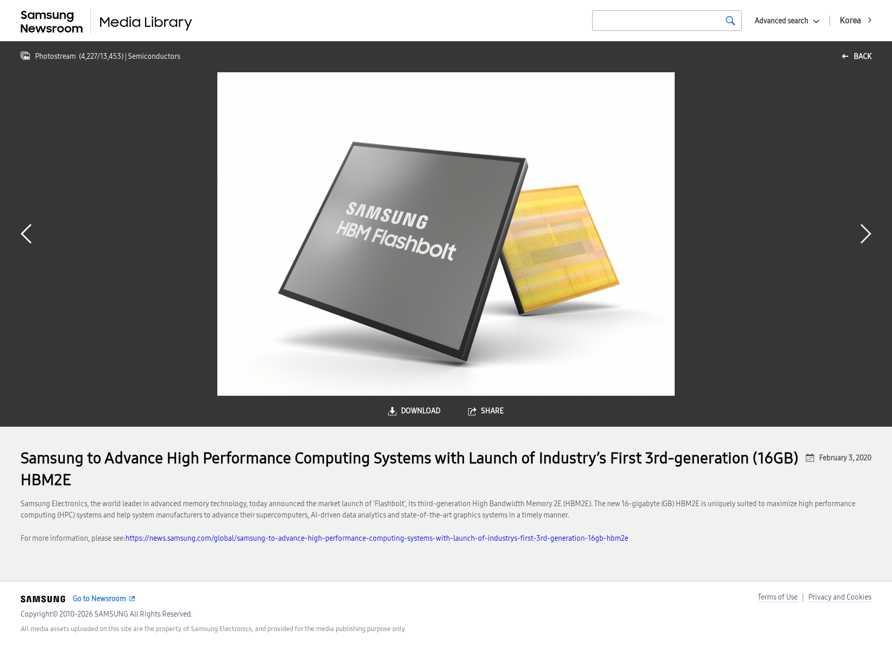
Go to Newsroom (99, 598)
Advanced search (781, 21)
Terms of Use (778, 597)
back (862, 56)
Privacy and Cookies (839, 597)
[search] (730, 20)
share (492, 411)
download (420, 411)
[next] (866, 234)
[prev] (26, 234)
